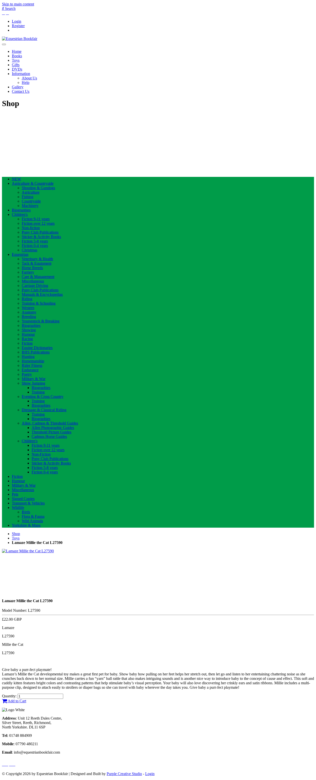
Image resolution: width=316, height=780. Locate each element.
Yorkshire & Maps (26, 525)
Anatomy (29, 312)
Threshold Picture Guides (51, 432)
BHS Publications (36, 352)
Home (16, 51)
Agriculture (31, 192)
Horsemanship (33, 361)
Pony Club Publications (40, 232)
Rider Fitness (32, 365)
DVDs (17, 69)
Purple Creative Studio (124, 774)
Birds (26, 512)
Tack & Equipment (36, 263)
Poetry (27, 374)
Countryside (31, 201)
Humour (28, 334)
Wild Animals (32, 521)
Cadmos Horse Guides (49, 436)
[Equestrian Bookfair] (19, 39)
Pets (15, 494)
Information (21, 74)
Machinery (30, 206)
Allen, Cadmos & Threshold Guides (50, 423)
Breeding (29, 317)
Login (16, 21)
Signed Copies (23, 499)
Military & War (33, 379)
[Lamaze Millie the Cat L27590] (28, 551)
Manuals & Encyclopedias (42, 294)
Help (25, 82)
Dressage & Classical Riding (44, 410)
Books (17, 56)
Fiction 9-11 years (36, 219)
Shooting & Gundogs (38, 188)
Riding (27, 299)
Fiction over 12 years (38, 223)
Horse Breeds (32, 268)
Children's (20, 214)
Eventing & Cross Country (42, 396)
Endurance (30, 370)
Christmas (29, 250)
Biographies (21, 210)
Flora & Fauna (33, 516)
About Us (29, 78)
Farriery (28, 272)
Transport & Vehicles (28, 503)
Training (38, 392)
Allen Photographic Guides (53, 428)
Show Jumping (33, 383)
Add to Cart (16, 701)
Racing (27, 339)
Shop (16, 534)
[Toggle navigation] (4, 44)
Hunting (28, 356)
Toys (16, 60)
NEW (16, 179)
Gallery (17, 87)
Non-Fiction (41, 454)
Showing (29, 330)
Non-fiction (31, 228)
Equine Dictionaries (37, 348)
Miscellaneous (33, 281)
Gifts (16, 65)
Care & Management (38, 277)
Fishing (27, 197)
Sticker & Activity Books (41, 237)
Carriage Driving (35, 285)
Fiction (27, 343)
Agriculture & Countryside (33, 183)
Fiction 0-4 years (35, 245)
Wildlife (18, 507)
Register (18, 26)
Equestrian (20, 254)
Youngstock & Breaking (40, 321)
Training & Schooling (39, 303)
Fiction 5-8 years (35, 241)
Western (28, 308)
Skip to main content (18, 4)
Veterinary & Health (37, 259)
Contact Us (20, 91)
